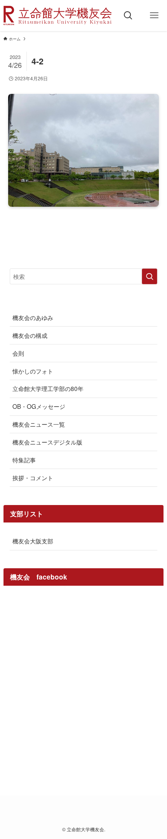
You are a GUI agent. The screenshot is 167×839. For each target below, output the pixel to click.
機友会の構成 (29, 335)
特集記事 (24, 459)
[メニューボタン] (154, 15)
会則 (18, 353)
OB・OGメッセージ (38, 406)
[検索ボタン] (128, 15)
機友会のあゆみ (32, 317)
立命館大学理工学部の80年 (48, 388)
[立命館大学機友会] (57, 15)
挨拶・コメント (32, 477)
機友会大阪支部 (32, 540)
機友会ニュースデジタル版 (47, 442)
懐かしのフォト (32, 371)
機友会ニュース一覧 (38, 424)
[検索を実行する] (149, 276)
